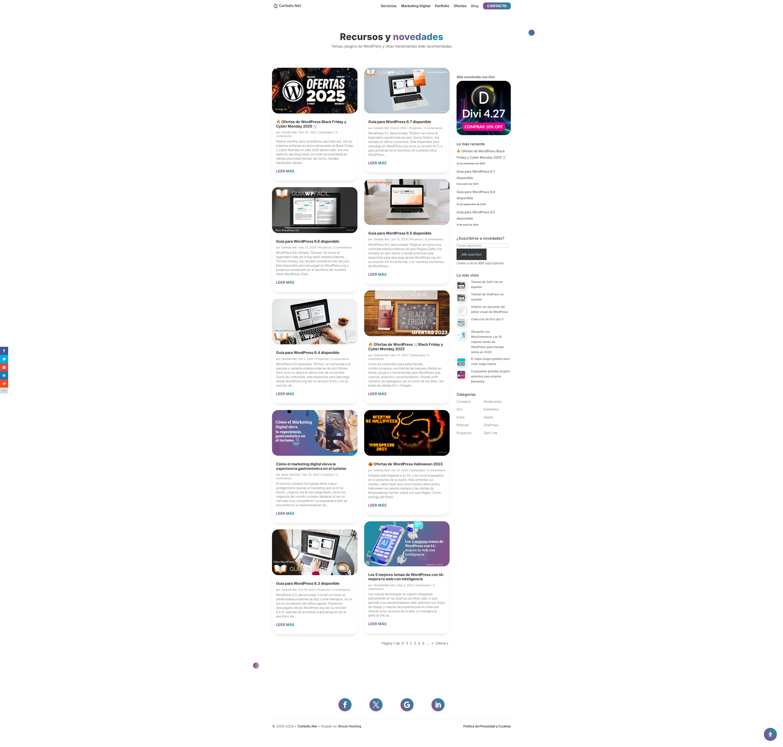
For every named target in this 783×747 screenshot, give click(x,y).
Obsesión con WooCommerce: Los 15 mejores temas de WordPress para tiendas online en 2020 (487, 342)
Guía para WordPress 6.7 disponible (399, 122)
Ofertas (460, 6)
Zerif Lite (490, 433)
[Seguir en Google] (407, 704)
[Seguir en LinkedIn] (438, 704)
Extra (460, 417)
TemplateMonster (384, 585)
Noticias (463, 425)
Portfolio (442, 6)
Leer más (285, 171)
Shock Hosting (349, 726)
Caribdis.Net (289, 132)
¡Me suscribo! (471, 254)
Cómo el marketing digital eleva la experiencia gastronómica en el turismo (311, 466)
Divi (459, 409)
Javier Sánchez (290, 474)
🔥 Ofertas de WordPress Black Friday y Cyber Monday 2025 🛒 (311, 124)
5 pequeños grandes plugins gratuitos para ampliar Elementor (490, 376)
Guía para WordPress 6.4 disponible (308, 352)
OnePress (491, 425)
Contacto (497, 6)
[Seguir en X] (376, 704)
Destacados (326, 132)
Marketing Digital (415, 6)
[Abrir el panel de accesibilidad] (770, 734)
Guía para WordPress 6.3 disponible (308, 583)
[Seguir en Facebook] (345, 704)
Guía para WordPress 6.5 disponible (399, 233)
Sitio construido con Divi (475, 77)
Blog (475, 6)
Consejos (328, 474)
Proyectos (325, 247)
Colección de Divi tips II (487, 319)
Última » (441, 643)
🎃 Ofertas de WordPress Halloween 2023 (405, 464)
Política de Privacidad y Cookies (487, 726)
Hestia (488, 417)
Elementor (491, 409)
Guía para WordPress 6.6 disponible (307, 241)
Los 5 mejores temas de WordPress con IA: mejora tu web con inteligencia (406, 576)
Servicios (389, 6)
